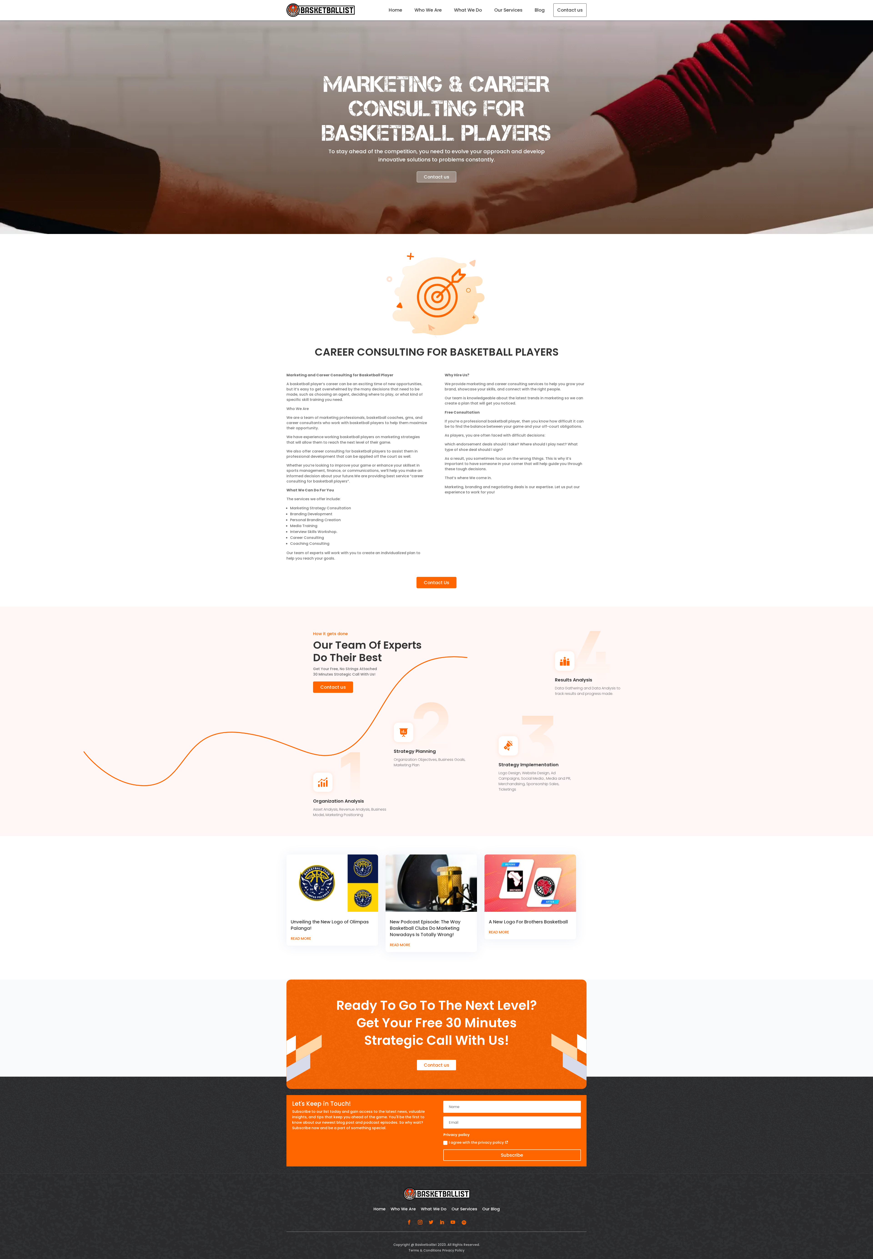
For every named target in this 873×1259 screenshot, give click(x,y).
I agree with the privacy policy (488, 636)
